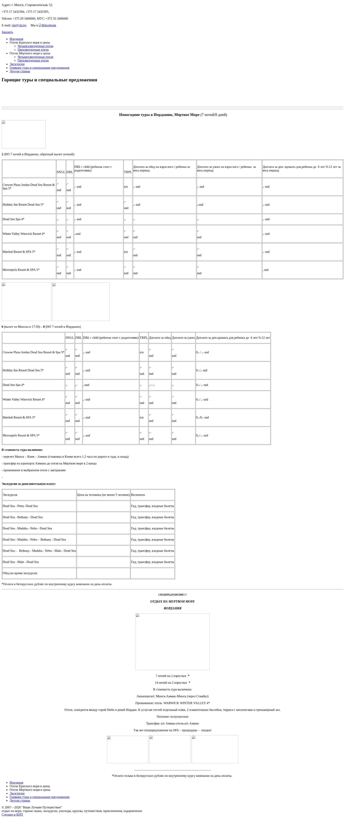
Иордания (16, 39)
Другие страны (20, 71)
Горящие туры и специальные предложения (39, 67)
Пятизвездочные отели (33, 49)
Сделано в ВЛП (12, 814)
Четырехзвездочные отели (35, 46)
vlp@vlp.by (19, 25)
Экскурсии (17, 64)
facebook (50, 25)
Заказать (7, 32)
